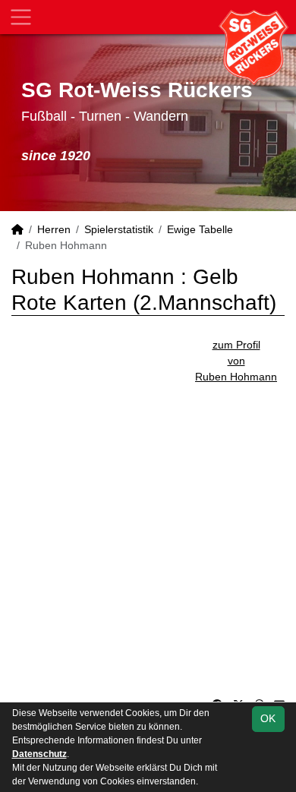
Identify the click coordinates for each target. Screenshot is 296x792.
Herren (54, 229)
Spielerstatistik (118, 229)
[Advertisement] (148, 533)
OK (268, 718)
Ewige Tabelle (200, 229)
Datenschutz (39, 754)
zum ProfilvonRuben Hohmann (236, 361)
